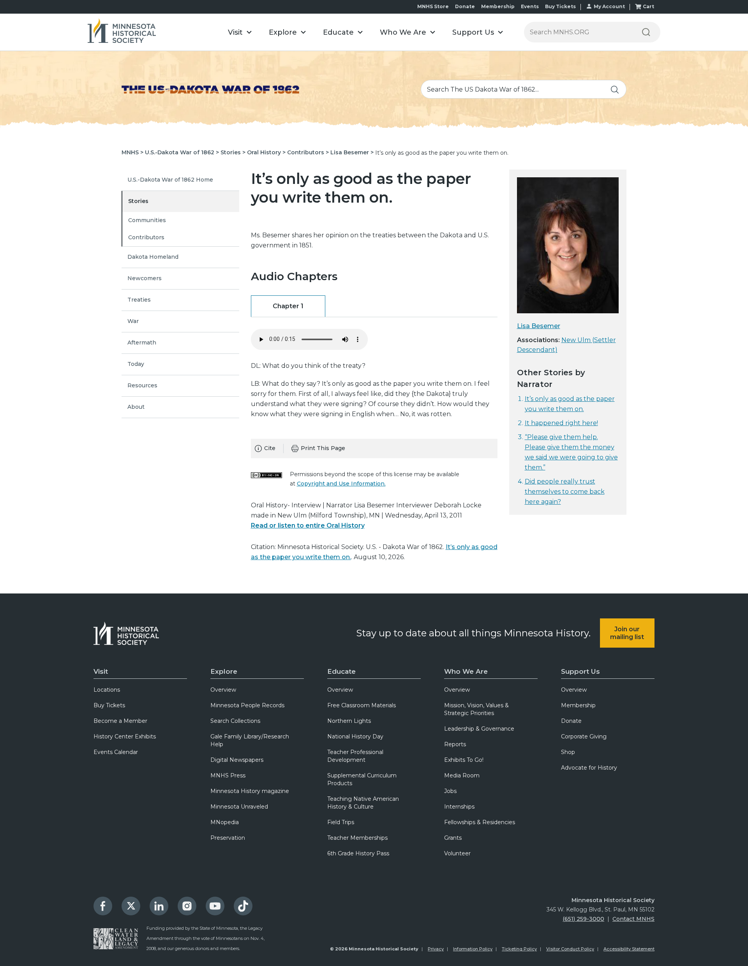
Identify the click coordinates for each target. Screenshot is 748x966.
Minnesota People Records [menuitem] (247, 705)
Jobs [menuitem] (450, 791)
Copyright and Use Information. (341, 483)
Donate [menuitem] (571, 720)
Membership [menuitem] (578, 705)
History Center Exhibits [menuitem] (125, 736)
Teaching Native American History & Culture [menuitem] (363, 802)
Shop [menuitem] (568, 752)
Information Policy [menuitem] (472, 949)
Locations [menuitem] (107, 689)
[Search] (646, 32)
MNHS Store (433, 6)
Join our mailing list (627, 632)
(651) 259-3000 (583, 918)
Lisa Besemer (538, 326)
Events (530, 6)
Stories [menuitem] (138, 201)
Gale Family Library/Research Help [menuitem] (249, 740)
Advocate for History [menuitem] (589, 767)
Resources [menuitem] (142, 385)
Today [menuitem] (135, 363)
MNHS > (132, 152)
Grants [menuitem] (453, 837)
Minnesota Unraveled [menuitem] (239, 806)
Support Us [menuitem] (580, 671)
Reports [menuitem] (455, 744)
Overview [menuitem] (223, 689)
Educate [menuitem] (341, 671)
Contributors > (308, 152)
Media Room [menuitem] (462, 775)
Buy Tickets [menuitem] (109, 705)
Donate (465, 6)
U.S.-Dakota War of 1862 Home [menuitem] (170, 179)
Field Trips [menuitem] (340, 822)
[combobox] (523, 89)
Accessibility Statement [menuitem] (628, 949)
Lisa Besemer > (352, 152)
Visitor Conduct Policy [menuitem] (570, 949)
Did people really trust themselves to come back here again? (565, 491)
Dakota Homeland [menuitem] (152, 256)
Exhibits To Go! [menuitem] (463, 759)
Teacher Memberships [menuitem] (357, 837)
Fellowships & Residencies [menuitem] (479, 822)
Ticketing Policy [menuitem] (519, 949)
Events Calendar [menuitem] (116, 752)
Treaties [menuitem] (139, 299)
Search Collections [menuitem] (235, 720)
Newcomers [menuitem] (144, 278)
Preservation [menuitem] (227, 837)
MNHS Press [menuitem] (227, 775)
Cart (648, 6)
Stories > (233, 152)
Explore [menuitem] (223, 671)
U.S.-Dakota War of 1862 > (182, 152)
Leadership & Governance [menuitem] (479, 728)
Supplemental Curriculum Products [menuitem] (362, 779)
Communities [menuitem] (147, 220)
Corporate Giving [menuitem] (584, 736)
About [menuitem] (136, 406)
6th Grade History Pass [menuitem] (358, 853)
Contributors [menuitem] (146, 237)
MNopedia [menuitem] (224, 822)
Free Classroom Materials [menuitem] (361, 705)
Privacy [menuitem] (436, 949)
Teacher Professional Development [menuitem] (355, 756)
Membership (498, 6)
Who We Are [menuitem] (466, 671)
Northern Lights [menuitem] (349, 720)
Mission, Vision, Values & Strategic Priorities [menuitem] (476, 709)
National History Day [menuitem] (355, 736)
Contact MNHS (633, 918)
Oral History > (266, 152)
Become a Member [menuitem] (120, 720)
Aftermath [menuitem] (141, 342)
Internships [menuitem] (459, 806)
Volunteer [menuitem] (457, 853)
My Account (609, 6)
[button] (239, 32)
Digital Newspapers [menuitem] (236, 759)
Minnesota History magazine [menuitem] (249, 791)
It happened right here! (561, 423)
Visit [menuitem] (101, 671)
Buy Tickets (560, 6)
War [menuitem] (133, 321)
